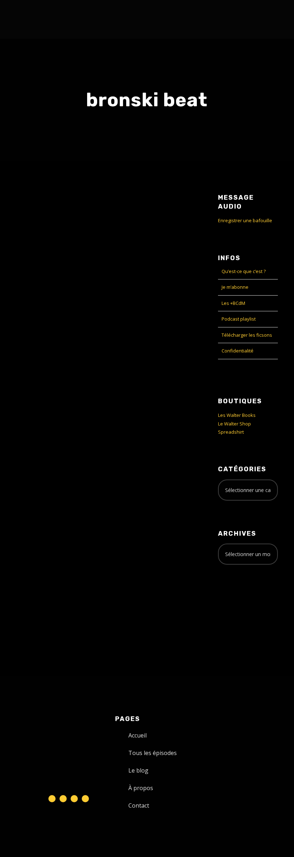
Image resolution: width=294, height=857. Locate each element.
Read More (28, 434)
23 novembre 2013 (36, 333)
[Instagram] (74, 798)
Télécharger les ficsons (247, 335)
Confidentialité (237, 350)
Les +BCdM (233, 303)
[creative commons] (240, 598)
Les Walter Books (237, 415)
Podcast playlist (239, 319)
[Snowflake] (52, 798)
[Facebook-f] (63, 798)
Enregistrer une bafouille (245, 220)
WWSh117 (35, 318)
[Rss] (85, 798)
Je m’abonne (235, 287)
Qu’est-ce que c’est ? (244, 271)
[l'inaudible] (28, 19)
